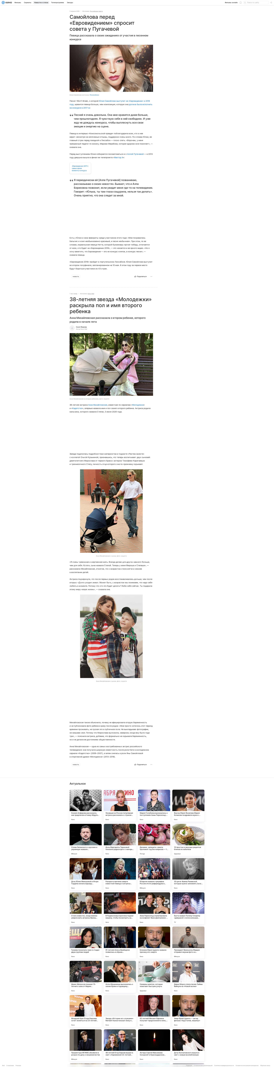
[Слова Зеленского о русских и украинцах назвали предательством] (86, 840)
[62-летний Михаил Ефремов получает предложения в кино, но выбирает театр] (154, 1011)
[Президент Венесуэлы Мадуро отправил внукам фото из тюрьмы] (188, 943)
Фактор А (118, 157)
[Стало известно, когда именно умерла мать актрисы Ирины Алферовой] (86, 908)
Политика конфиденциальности (224, 1065)
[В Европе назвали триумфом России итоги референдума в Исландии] (154, 874)
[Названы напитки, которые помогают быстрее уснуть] (154, 977)
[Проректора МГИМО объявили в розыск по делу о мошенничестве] (86, 1045)
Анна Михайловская (97, 405)
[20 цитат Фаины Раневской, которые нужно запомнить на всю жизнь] (188, 874)
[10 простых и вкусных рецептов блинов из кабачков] (188, 840)
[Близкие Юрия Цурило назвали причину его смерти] (154, 943)
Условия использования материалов (247, 1065)
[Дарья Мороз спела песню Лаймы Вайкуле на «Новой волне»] (188, 977)
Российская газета (96, 11)
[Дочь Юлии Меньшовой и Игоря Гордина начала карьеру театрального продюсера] (86, 874)
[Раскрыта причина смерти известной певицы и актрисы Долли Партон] (120, 874)
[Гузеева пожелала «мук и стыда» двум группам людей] (86, 943)
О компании (10, 1065)
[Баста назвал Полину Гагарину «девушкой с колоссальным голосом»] (188, 908)
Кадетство (77, 408)
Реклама (18, 1065)
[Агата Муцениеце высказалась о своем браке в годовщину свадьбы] (120, 977)
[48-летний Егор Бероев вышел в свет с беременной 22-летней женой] (120, 1045)
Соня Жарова (81, 327)
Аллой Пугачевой (135, 154)
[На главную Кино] (8, 2)
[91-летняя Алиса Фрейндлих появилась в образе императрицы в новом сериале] (120, 943)
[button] (111, 364)
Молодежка (138, 405)
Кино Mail (91, 293)
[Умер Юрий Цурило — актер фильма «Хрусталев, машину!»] (188, 1011)
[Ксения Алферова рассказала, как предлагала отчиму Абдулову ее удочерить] (86, 806)
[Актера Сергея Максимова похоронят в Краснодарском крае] (154, 1045)
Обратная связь (265, 1065)
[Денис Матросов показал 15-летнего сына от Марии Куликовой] (86, 977)
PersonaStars (94, 95)
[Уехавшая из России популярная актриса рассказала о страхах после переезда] (120, 806)
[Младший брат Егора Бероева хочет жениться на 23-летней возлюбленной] (86, 1011)
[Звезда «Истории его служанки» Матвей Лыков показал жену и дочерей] (120, 1011)
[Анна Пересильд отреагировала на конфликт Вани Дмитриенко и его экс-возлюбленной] (154, 908)
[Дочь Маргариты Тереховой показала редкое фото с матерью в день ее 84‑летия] (120, 840)
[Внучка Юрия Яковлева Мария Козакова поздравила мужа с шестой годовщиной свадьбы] (188, 806)
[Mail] (3, 2)
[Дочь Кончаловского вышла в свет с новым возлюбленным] (188, 1045)
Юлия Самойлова (107, 101)
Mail (3, 1065)
